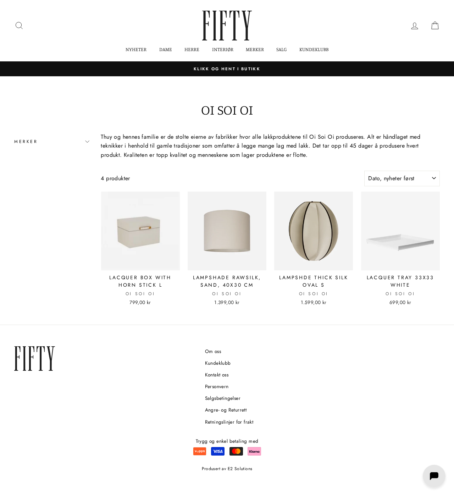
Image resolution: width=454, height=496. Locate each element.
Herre (191, 49)
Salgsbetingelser (222, 398)
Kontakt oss (216, 374)
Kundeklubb (313, 49)
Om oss (213, 351)
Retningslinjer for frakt (229, 421)
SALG (281, 49)
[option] (227, 69)
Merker (255, 49)
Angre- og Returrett (226, 409)
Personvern (217, 386)
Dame (165, 49)
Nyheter (136, 49)
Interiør (222, 49)
